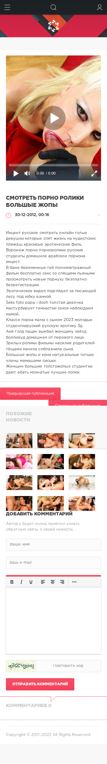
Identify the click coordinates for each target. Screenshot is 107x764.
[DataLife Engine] (53, 26)
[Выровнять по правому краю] (62, 582)
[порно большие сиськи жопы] (19, 440)
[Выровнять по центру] (52, 582)
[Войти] (99, 7)
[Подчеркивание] (31, 582)
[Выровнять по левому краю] (43, 582)
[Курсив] (21, 582)
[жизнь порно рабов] (82, 440)
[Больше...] (74, 582)
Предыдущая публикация (30, 393)
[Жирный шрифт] (12, 582)
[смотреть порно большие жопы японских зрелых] (50, 440)
